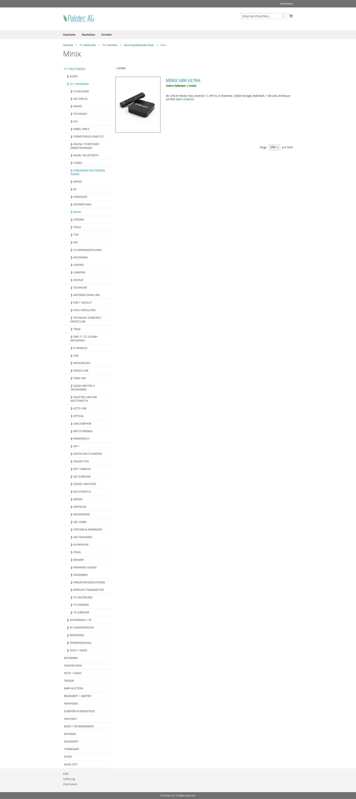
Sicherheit (71, 741)
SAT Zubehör (82, 476)
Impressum (70, 784)
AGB (65, 773)
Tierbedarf (71, 749)
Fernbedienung (80, 642)
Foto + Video (78, 650)
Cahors (78, 264)
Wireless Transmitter (88, 589)
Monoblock (81, 363)
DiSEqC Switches (84, 484)
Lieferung (69, 779)
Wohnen (70, 734)
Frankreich (81, 438)
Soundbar (80, 574)
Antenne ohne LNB (86, 295)
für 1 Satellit (82, 302)
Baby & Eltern (73, 688)
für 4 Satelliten (84, 310)
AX (75, 189)
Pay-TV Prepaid (82, 431)
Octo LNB (79, 408)
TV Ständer (81, 604)
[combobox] (263, 16)
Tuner (77, 163)
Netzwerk (71, 658)
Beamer (78, 559)
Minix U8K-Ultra (183, 80)
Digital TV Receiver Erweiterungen (84, 146)
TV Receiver (81, 91)
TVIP (76, 234)
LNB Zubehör (82, 423)
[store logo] (79, 19)
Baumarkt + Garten (77, 696)
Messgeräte (81, 514)
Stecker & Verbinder (87, 529)
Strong (78, 219)
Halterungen (82, 537)
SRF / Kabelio (82, 469)
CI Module (80, 348)
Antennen (80, 257)
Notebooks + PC (81, 620)
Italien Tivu (81, 461)
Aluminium (80, 544)
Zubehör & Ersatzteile (79, 711)
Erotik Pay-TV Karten (87, 453)
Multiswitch (82, 491)
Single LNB (80, 370)
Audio (74, 76)
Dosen (77, 499)
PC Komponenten (82, 627)
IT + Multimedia (88, 45)
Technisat (80, 113)
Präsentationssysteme (89, 582)
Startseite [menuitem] (69, 34)
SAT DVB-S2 (80, 98)
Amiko (77, 106)
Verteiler (79, 506)
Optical (78, 416)
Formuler (80, 196)
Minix (77, 212)
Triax (76, 329)
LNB (75, 355)
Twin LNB (79, 378)
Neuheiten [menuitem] (88, 34)
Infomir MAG (82, 204)
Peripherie (77, 635)
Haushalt (70, 718)
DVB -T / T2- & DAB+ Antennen (84, 338)
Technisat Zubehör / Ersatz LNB (86, 319)
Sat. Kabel (80, 522)
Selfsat (78, 280)
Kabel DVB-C (81, 129)
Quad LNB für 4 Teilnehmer (82, 387)
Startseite (68, 45)
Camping (79, 272)
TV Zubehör (81, 612)
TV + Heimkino (110, 45)
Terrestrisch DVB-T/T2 (88, 136)
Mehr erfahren (185, 99)
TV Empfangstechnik (87, 250)
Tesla (77, 227)
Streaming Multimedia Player (139, 45)
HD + (76, 446)
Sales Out (71, 764)
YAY (75, 242)
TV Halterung (82, 597)
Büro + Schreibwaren (79, 726)
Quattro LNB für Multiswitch (83, 398)
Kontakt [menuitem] (106, 34)
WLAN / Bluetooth (85, 155)
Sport (68, 756)
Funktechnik (73, 665)
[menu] (178, 34)
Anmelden (286, 3)
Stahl (77, 552)
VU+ (75, 121)
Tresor (69, 680)
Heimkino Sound (84, 567)
